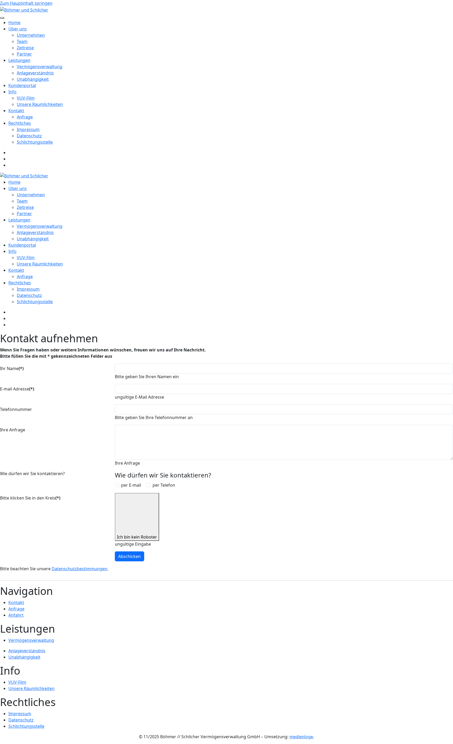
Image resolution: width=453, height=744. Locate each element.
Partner (24, 54)
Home (14, 22)
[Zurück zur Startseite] (24, 9)
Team (22, 41)
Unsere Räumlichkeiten (40, 104)
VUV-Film (26, 98)
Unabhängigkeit (33, 79)
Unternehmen (31, 35)
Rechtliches (19, 123)
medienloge (301, 737)
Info (12, 92)
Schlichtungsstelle (35, 142)
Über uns (17, 29)
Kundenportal (22, 85)
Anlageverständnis (35, 73)
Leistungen (19, 60)
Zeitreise (25, 48)
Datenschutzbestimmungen (79, 569)
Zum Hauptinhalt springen (26, 3)
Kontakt (16, 110)
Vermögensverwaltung (39, 66)
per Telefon (164, 485)
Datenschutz (29, 136)
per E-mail (131, 485)
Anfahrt (16, 615)
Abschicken (129, 556)
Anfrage (25, 117)
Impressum (28, 129)
